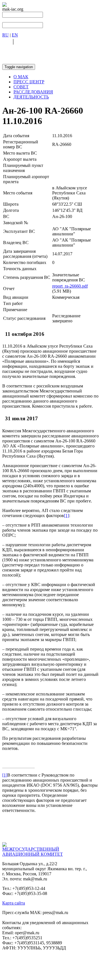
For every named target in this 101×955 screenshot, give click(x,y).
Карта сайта (13, 903)
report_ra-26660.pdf (70, 286)
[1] (66, 515)
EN (15, 35)
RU (5, 35)
